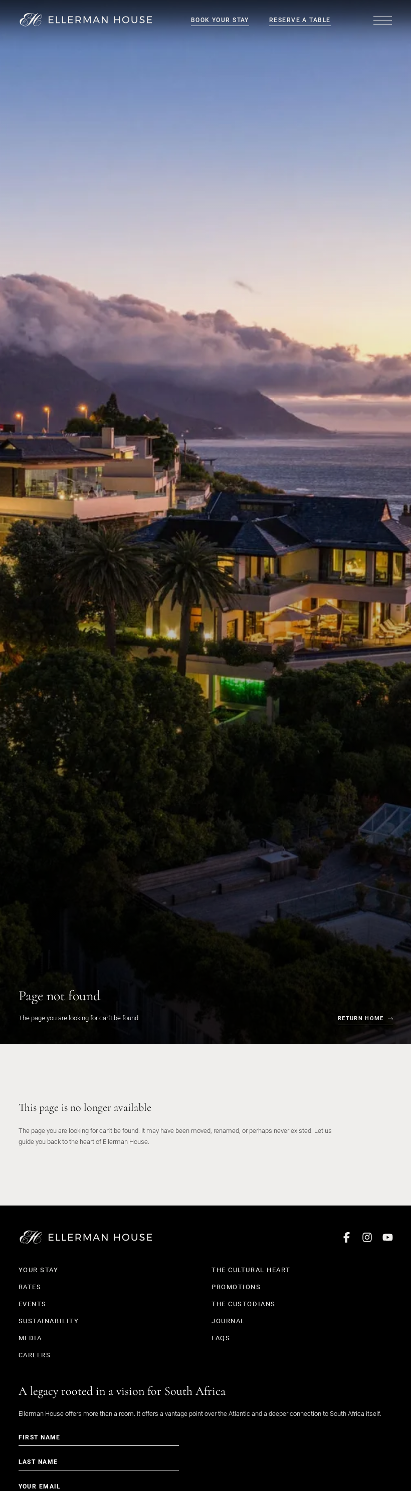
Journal (228, 1321)
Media (30, 1338)
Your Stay (39, 1270)
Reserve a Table (300, 20)
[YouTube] (387, 1237)
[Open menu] (383, 20)
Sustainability (49, 1321)
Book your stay (220, 20)
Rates (30, 1287)
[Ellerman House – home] (86, 20)
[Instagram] (367, 1237)
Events (33, 1304)
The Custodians (244, 1304)
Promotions (236, 1287)
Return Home (361, 1018)
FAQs (221, 1338)
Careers (35, 1355)
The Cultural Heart (251, 1270)
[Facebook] (346, 1237)
